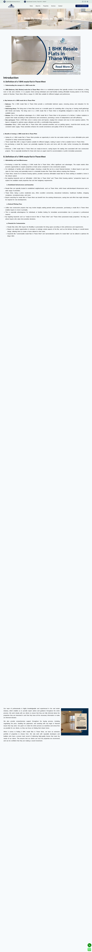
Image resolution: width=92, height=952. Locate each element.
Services (53, 6)
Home (31, 6)
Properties (45, 6)
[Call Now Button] (89, 945)
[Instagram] (85, 2)
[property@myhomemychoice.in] (4, 2)
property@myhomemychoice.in (13, 1)
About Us (38, 6)
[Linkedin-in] (87, 2)
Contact (60, 6)
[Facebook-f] (83, 2)
